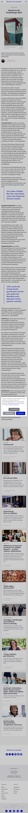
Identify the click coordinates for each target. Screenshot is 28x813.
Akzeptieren (21, 413)
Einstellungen (9, 413)
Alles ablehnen (14, 409)
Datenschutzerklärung (14, 404)
